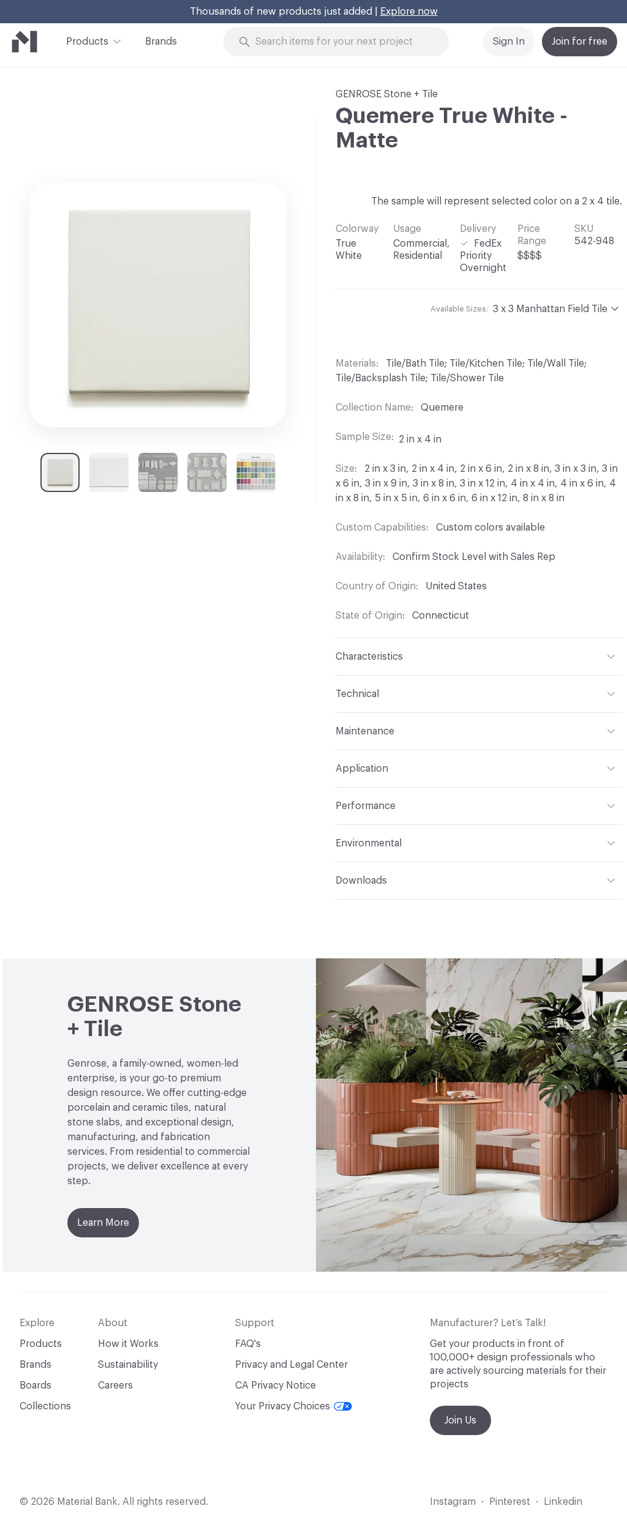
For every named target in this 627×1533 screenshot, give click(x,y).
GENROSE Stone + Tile (387, 94)
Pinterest (509, 1502)
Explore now (409, 12)
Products (87, 42)
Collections (45, 1406)
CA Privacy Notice (275, 1385)
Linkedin (563, 1502)
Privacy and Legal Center (291, 1365)
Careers (115, 1385)
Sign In (509, 42)
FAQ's (248, 1344)
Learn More (103, 1223)
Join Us (460, 1420)
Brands (161, 42)
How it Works (128, 1344)
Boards (35, 1385)
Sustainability (128, 1365)
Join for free (579, 42)
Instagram (453, 1502)
